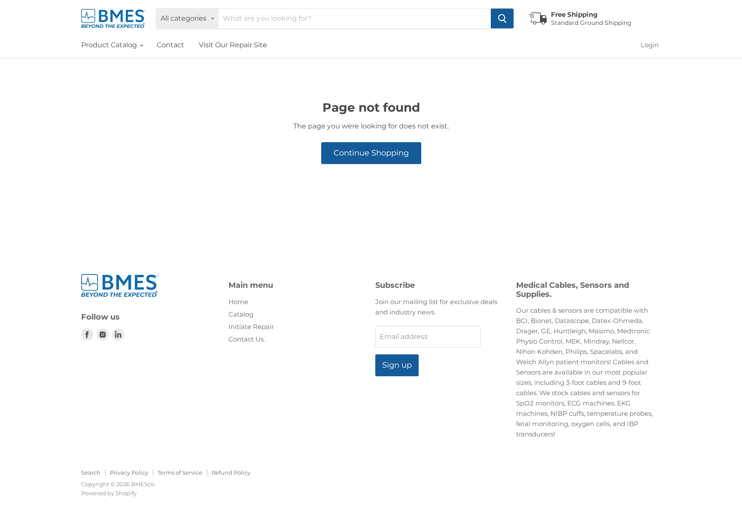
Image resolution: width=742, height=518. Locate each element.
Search (90, 472)
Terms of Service (180, 472)
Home (238, 302)
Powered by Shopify (109, 493)
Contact (170, 45)
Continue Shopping (371, 153)
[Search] (502, 18)
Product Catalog (110, 45)
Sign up (397, 365)
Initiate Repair (251, 327)
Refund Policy (231, 472)
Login (650, 45)
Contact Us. (246, 339)
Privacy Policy (129, 472)
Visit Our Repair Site (233, 45)
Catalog (240, 314)
